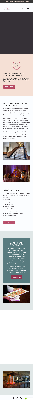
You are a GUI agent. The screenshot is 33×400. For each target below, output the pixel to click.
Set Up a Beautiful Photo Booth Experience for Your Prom (16, 324)
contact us (9, 87)
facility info (9, 222)
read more (16, 351)
